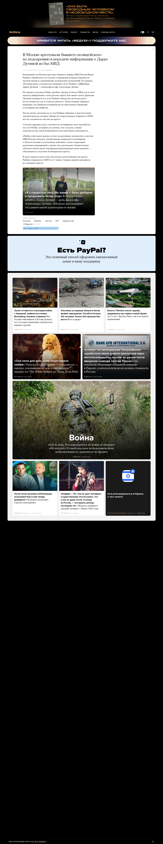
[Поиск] (148, 32)
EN (153, 32)
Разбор (74, 32)
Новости (52, 32)
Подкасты (85, 32)
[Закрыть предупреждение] (153, 841)
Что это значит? (38, 842)
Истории (63, 32)
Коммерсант (48, 70)
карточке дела (39, 125)
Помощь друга (108, 32)
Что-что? (37, 224)
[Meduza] (15, 32)
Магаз (95, 32)
